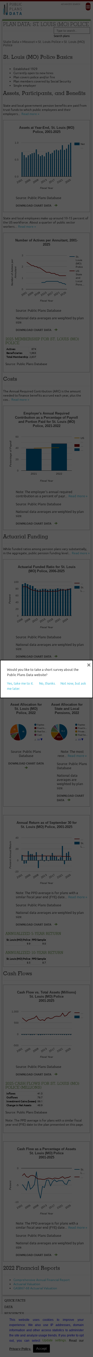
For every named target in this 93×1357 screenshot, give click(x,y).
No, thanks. (47, 683)
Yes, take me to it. (20, 683)
